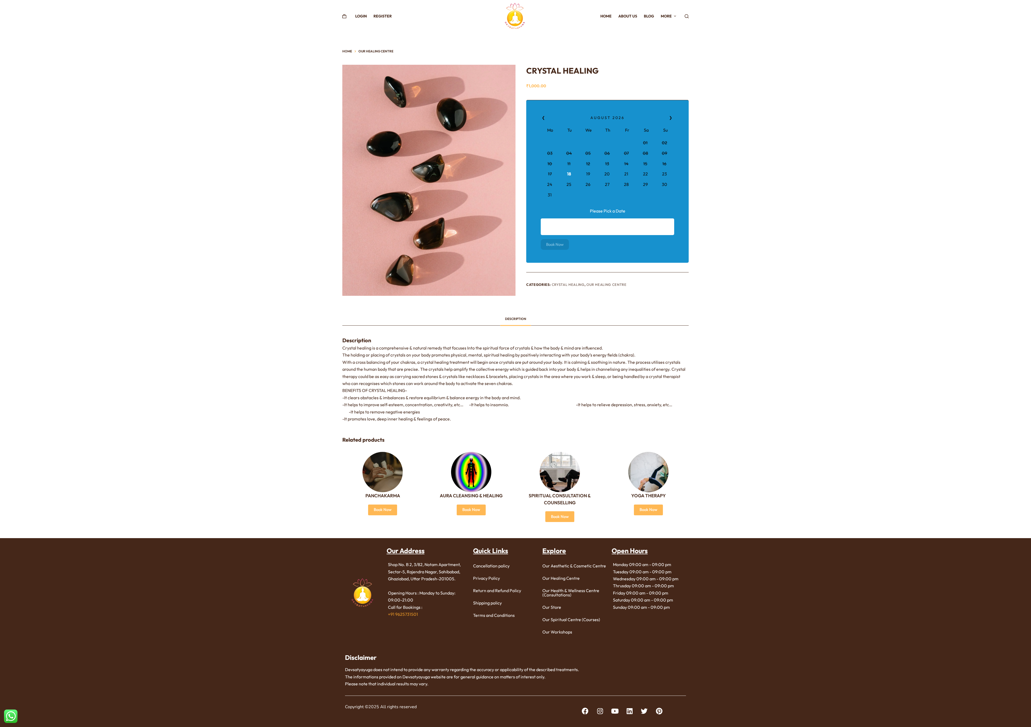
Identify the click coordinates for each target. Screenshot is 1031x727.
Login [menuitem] (361, 16)
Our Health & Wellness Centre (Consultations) (570, 593)
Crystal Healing (568, 284)
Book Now (555, 244)
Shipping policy (487, 603)
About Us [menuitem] (627, 16)
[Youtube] (615, 711)
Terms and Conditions (494, 615)
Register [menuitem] (382, 16)
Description (515, 319)
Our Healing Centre (606, 284)
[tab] (515, 319)
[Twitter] (644, 711)
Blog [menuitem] (649, 16)
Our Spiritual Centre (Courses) (571, 619)
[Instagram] (600, 711)
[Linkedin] (629, 711)
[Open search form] (687, 16)
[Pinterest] (659, 711)
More (666, 16)
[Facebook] (585, 711)
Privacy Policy (486, 578)
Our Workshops (557, 632)
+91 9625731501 (403, 614)
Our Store (551, 607)
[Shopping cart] (344, 16)
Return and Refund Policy (497, 590)
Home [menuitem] (606, 16)
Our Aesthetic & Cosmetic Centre (574, 565)
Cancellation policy (491, 565)
